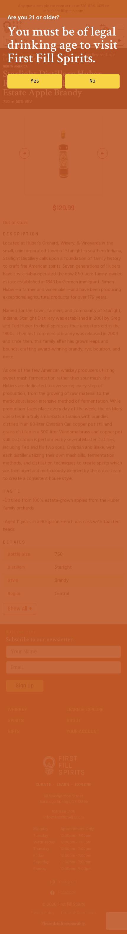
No (92, 81)
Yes (34, 81)
